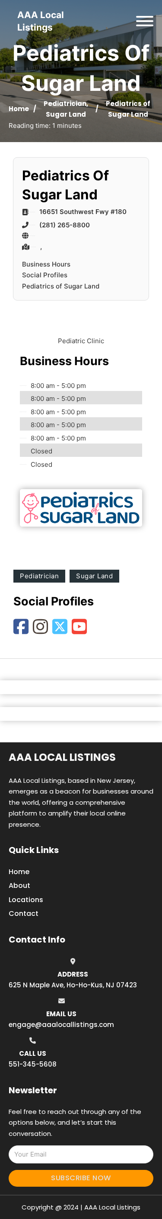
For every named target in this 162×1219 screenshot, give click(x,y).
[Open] (144, 21)
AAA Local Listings (62, 757)
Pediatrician (65, 103)
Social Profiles (44, 275)
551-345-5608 (33, 1064)
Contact (23, 913)
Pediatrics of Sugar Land (60, 286)
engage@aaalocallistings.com (61, 1024)
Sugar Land (66, 114)
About (19, 885)
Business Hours (46, 264)
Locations (26, 900)
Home (19, 108)
